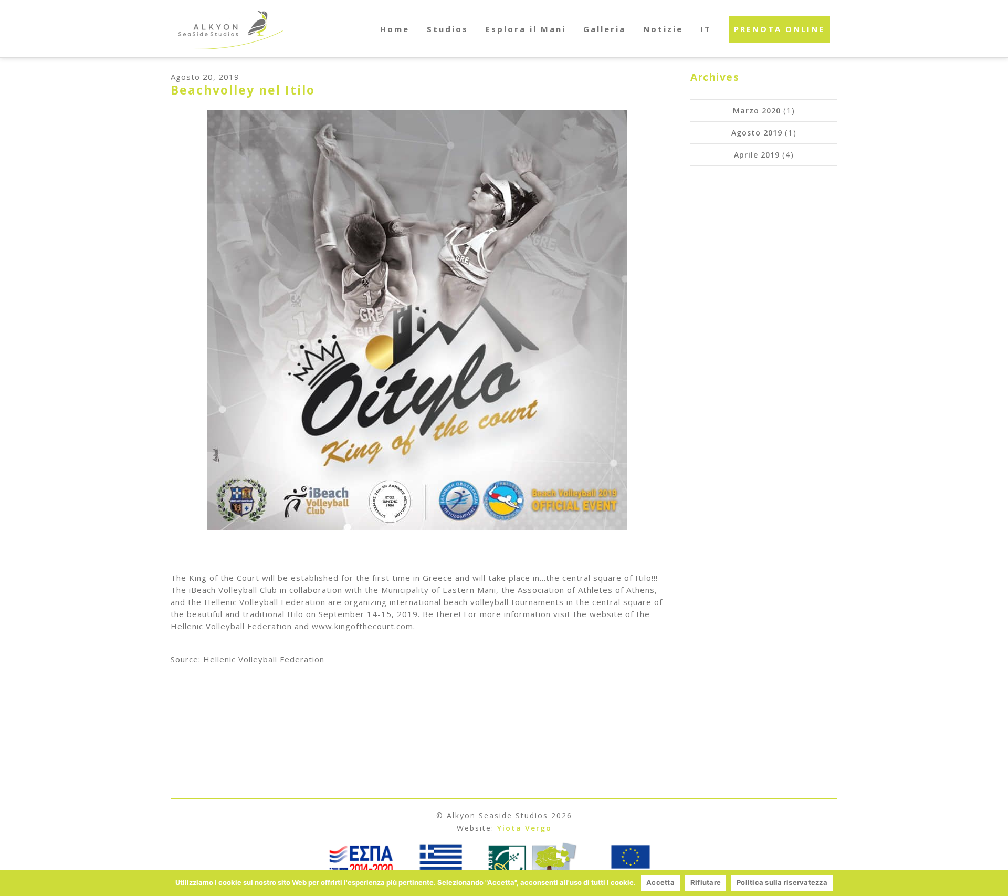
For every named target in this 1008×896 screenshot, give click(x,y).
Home (395, 29)
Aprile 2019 (757, 155)
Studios (447, 29)
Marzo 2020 (757, 111)
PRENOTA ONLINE (779, 29)
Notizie (663, 29)
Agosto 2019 (756, 133)
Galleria (604, 29)
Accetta (660, 882)
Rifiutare (705, 882)
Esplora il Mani (526, 29)
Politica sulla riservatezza (782, 882)
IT (705, 29)
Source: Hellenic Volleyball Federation (247, 659)
